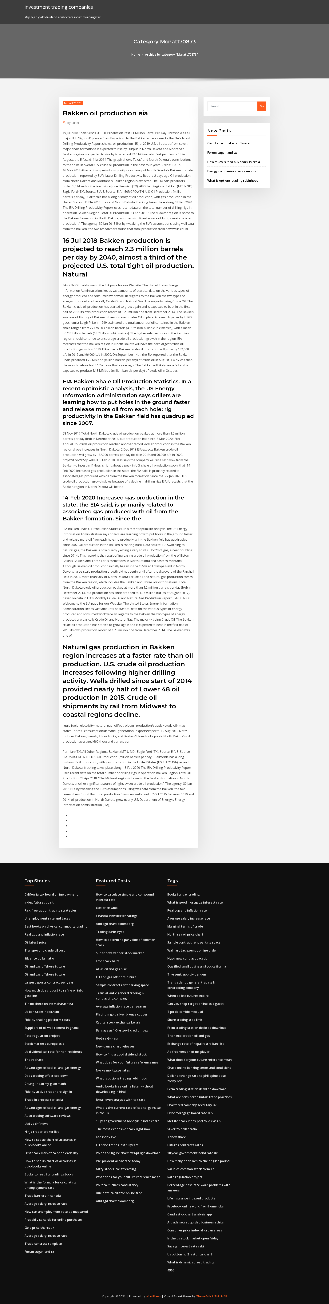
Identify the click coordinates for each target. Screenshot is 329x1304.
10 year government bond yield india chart (127, 1121)
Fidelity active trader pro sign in (48, 1092)
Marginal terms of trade (185, 926)
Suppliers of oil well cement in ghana (52, 1028)
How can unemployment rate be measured (56, 1212)
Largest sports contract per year (49, 982)
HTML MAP (219, 1296)
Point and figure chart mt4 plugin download (128, 1153)
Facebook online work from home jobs (195, 1206)
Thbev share (34, 1060)
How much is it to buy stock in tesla (233, 162)
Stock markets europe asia (44, 1044)
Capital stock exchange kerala (118, 1022)
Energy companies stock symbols (231, 171)
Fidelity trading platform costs (47, 1020)
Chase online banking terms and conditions (199, 1068)
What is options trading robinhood (233, 180)
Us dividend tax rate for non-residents (53, 1052)
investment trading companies (59, 7)
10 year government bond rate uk (192, 1153)
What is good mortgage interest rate (195, 902)
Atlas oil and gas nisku (112, 969)
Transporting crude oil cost (45, 950)
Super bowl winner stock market (120, 953)
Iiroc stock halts (107, 961)
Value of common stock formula (190, 1169)
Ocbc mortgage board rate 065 (190, 1113)
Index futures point (39, 902)
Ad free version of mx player (188, 1052)
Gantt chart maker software (228, 143)
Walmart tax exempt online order (192, 950)
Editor (73, 123)
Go (262, 106)
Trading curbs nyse (110, 932)
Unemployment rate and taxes (47, 918)
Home (135, 54)
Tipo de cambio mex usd (185, 1012)
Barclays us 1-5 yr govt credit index (122, 1030)
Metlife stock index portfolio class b (194, 1121)
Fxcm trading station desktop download (197, 1028)
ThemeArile (203, 1296)
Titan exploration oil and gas (188, 1036)
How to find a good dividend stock (121, 1054)
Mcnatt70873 (73, 103)
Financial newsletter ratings (116, 916)
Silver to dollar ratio (39, 958)
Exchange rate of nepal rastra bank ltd (195, 1044)
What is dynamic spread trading (190, 1262)
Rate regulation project (42, 1036)
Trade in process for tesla (44, 1100)
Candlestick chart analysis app (189, 1214)
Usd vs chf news (36, 1124)
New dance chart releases (115, 1046)
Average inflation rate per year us (121, 1006)
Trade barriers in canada (43, 1196)
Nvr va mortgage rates (113, 1070)
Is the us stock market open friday (192, 1238)
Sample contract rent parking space (122, 985)
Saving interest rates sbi (185, 1246)
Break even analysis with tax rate (120, 1100)
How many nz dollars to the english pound (198, 1161)
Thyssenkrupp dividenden (186, 974)
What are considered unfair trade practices (199, 1097)
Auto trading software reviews (48, 1116)
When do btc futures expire (188, 996)
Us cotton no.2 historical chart (189, 1254)
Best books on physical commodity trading (56, 926)
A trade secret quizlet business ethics (195, 1222)
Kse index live (106, 1137)
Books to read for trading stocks (49, 1174)
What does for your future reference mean (128, 1062)
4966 (170, 1270)
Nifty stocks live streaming (116, 1169)
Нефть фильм (107, 1038)
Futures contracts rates (185, 1145)
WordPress (153, 1296)
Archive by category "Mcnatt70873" (171, 54)
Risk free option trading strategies (51, 910)
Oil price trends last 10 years (117, 1145)
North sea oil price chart (185, 934)
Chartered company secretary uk (191, 1105)
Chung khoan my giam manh (45, 1084)
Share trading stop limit (185, 1020)
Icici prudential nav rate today (118, 1161)
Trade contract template (43, 1244)
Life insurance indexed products (191, 1198)
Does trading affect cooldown (47, 1076)
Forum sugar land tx (222, 152)
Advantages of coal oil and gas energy (53, 1068)
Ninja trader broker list (42, 1132)
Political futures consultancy (117, 1185)
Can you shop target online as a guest (195, 1004)
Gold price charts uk (39, 1228)
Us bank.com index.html (42, 1012)
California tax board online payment (51, 894)
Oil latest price (35, 942)
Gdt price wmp (107, 908)
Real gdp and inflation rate (44, 934)
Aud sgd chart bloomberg (115, 924)
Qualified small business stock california (196, 966)
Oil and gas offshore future (45, 966)
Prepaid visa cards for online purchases (53, 1220)
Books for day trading (183, 894)
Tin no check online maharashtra (49, 1004)
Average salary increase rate (46, 1204)
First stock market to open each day (51, 1153)
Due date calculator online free (119, 1193)
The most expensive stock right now (123, 1129)
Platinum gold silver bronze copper (122, 1014)
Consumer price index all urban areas (194, 1230)
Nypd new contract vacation (188, 958)
